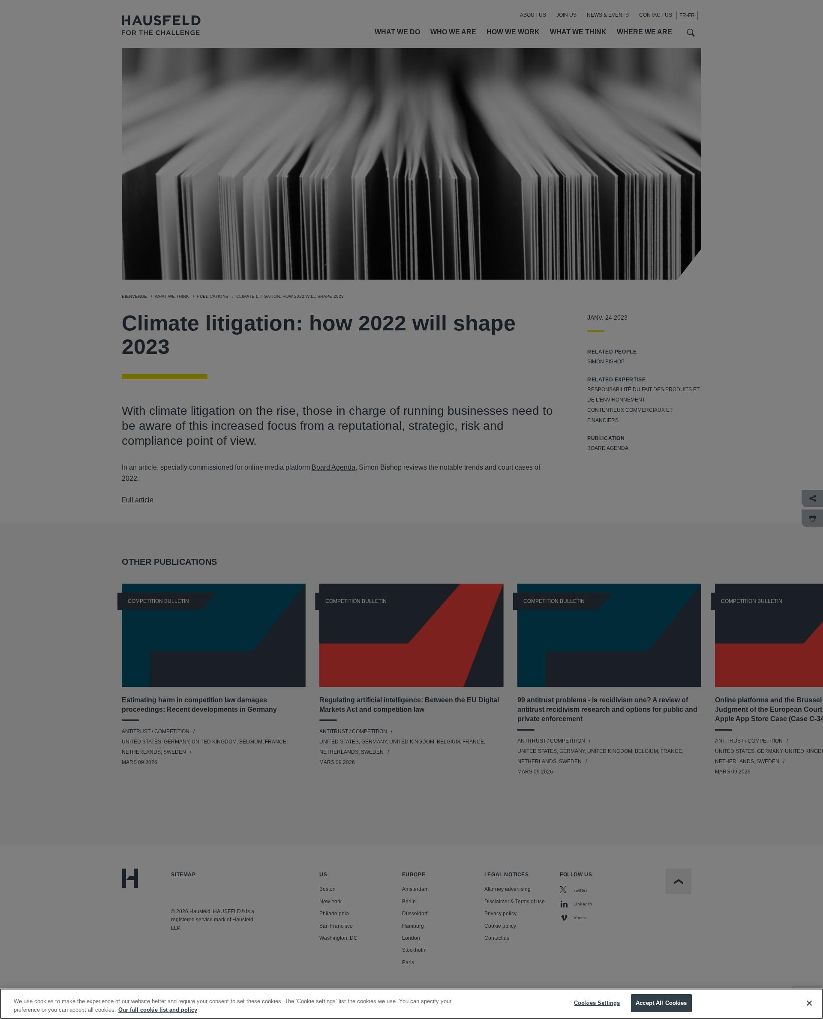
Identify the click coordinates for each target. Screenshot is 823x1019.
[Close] (809, 1003)
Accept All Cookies (661, 1003)
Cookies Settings (597, 1003)
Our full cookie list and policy (157, 1010)
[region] (411, 1004)
